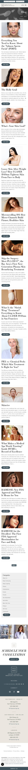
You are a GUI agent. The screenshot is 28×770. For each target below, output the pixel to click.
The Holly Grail (9, 89)
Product (5, 605)
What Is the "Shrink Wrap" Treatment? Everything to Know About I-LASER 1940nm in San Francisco (13, 313)
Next (14, 565)
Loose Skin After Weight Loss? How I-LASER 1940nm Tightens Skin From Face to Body (13, 173)
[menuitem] (10, 692)
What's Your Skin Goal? (13, 125)
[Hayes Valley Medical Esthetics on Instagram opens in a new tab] (10, 692)
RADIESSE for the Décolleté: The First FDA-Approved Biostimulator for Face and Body (11, 536)
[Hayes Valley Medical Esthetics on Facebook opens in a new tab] (14, 692)
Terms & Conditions (8, 751)
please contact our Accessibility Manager (14, 763)
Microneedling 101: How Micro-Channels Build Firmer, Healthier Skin (13, 217)
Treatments (5, 611)
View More (6, 64)
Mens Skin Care (6, 603)
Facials (4, 594)
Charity (4, 586)
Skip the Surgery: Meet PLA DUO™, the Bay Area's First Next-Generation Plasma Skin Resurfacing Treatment (13, 264)
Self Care (5, 608)
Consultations (6, 589)
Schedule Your (14, 652)
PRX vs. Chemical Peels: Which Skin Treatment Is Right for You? (13, 364)
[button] (2, 764)
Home (21, 16)
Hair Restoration (6, 597)
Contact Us (14, 659)
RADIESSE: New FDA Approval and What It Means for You (12, 492)
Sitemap (22, 751)
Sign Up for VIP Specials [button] (9, 1)
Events (4, 592)
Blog (25, 16)
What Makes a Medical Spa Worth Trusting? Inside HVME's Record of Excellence (12, 447)
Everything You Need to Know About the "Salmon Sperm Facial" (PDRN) (11, 44)
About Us (5, 578)
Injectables (5, 600)
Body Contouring (7, 580)
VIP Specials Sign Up (14, 708)
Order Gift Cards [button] (20, 1)
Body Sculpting (6, 583)
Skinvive (5, 405)
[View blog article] (12, 30)
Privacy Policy (16, 751)
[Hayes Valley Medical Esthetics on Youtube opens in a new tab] (18, 692)
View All (6, 614)
